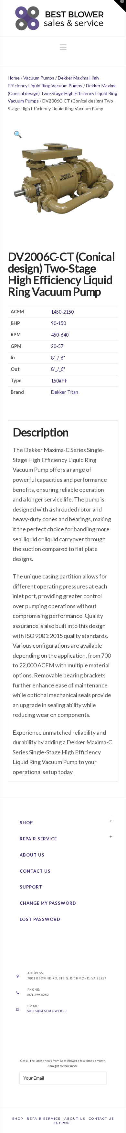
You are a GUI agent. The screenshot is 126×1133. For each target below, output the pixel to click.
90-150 (58, 323)
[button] (63, 47)
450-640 (59, 335)
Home (14, 78)
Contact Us (35, 871)
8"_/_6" (58, 358)
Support (31, 887)
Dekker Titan (64, 392)
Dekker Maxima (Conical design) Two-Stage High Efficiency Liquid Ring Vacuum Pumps (62, 93)
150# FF (59, 380)
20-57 (57, 346)
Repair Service (38, 838)
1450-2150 (62, 312)
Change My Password (48, 903)
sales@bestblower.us (47, 1011)
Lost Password (40, 919)
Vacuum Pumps (38, 78)
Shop (26, 822)
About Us (32, 855)
